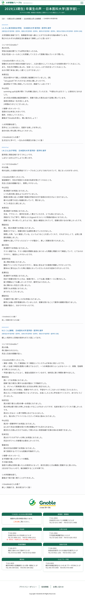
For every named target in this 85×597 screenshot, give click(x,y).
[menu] (82, 2)
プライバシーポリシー (28, 586)
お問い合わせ (58, 586)
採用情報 (44, 586)
